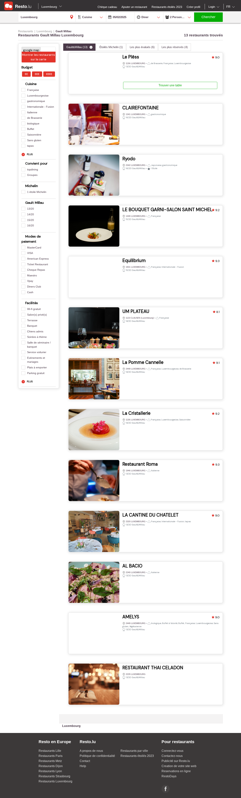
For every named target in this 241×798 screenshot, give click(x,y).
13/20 (30, 208)
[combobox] (215, 6)
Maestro (32, 275)
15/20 (30, 220)
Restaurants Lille (50, 750)
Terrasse (32, 320)
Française (33, 89)
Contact (85, 761)
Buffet (30, 128)
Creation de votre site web (179, 766)
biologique (33, 123)
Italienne (32, 112)
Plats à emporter (37, 367)
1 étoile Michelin (36, 191)
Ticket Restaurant (37, 264)
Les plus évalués (142, 47)
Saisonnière (34, 134)
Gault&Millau (77, 47)
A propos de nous (91, 750)
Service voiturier (36, 352)
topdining (32, 169)
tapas (30, 145)
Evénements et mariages (36, 359)
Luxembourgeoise (38, 95)
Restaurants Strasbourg (54, 776)
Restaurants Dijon (51, 766)
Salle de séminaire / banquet (39, 344)
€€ (26, 74)
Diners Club (34, 286)
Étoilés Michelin (111, 47)
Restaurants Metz (50, 761)
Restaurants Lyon (50, 771)
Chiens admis (35, 331)
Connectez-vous (172, 750)
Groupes (32, 174)
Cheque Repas (36, 269)
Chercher (208, 17)
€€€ (37, 74)
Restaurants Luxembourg (55, 781)
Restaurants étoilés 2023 (137, 755)
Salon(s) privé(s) (37, 314)
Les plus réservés (175, 47)
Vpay (30, 280)
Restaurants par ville (134, 750)
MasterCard (34, 247)
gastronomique (36, 101)
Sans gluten (34, 140)
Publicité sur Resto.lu (176, 761)
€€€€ (49, 74)
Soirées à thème (37, 336)
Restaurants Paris (51, 755)
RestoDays (169, 776)
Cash (30, 292)
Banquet (32, 325)
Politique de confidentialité (97, 755)
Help (83, 766)
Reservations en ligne (176, 771)
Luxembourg (49, 6)
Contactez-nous (172, 755)
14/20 (30, 214)
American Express (38, 258)
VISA (30, 253)
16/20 (30, 225)
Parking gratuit (35, 373)
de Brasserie (34, 117)
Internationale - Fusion (40, 106)
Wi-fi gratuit (34, 308)
